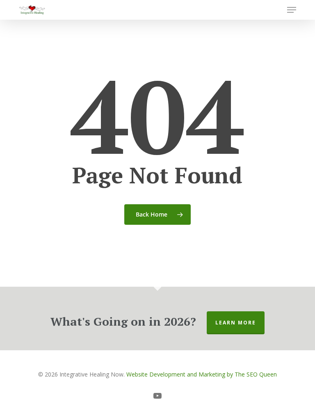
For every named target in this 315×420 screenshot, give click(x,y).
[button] (291, 10)
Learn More (235, 322)
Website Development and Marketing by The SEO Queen (201, 374)
